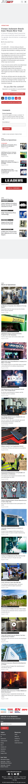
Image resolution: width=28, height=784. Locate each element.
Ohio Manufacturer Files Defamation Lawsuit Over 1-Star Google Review (9, 171)
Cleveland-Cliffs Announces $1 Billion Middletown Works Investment (13, 691)
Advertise (16, 776)
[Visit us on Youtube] (15, 774)
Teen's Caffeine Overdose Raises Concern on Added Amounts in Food (9, 205)
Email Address (6, 122)
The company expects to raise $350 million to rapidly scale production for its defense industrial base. (13, 365)
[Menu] (25, 2)
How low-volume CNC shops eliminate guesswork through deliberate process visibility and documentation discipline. (13, 421)
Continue (7, 128)
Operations (5, 25)
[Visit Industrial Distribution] (3, 712)
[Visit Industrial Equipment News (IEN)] (17, 709)
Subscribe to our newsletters (14, 93)
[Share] (6, 98)
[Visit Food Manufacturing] (10, 709)
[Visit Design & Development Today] (3, 709)
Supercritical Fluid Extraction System (7, 223)
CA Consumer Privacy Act (20, 778)
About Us (4, 776)
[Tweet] (12, 98)
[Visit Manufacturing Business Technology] (17, 712)
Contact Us (9, 776)
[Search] (22, 2)
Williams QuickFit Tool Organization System (12, 446)
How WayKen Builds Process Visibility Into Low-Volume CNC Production (13, 417)
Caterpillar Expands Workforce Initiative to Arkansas (12, 529)
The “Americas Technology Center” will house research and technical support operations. (12, 585)
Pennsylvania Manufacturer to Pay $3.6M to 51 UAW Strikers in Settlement (13, 473)
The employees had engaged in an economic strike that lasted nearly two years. (13, 476)
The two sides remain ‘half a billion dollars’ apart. (12, 336)
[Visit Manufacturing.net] (10, 712)
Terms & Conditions (8, 778)
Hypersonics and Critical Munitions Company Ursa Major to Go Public (9, 162)
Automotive (5, 688)
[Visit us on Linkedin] (18, 774)
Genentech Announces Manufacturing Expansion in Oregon (13, 663)
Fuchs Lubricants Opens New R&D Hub (11, 582)
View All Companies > (14, 188)
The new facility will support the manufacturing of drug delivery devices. (12, 667)
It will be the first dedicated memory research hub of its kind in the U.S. (13, 611)
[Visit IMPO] (24, 709)
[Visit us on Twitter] (12, 774)
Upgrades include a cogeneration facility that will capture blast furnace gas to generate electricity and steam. (13, 695)
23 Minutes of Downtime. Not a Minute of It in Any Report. (9, 145)
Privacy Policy (23, 776)
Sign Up (4, 728)
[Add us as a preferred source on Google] (19, 98)
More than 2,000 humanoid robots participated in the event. (13, 504)
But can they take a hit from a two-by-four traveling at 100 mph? (13, 639)
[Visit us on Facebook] (9, 774)
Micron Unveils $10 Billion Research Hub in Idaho (13, 608)
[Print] (2, 98)
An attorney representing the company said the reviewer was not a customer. (12, 393)
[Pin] (16, 98)
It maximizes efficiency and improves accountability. (13, 448)
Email (2, 721)
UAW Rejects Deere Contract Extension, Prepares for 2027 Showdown (8, 153)
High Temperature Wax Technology (8, 213)
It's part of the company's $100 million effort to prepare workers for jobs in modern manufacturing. (13, 532)
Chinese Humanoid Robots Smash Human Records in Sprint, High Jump (14, 501)
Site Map (15, 780)
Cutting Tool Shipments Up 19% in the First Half (13, 556)
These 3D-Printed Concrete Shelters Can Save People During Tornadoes (13, 636)
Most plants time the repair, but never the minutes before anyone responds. (13, 309)
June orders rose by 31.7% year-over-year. (11, 557)
